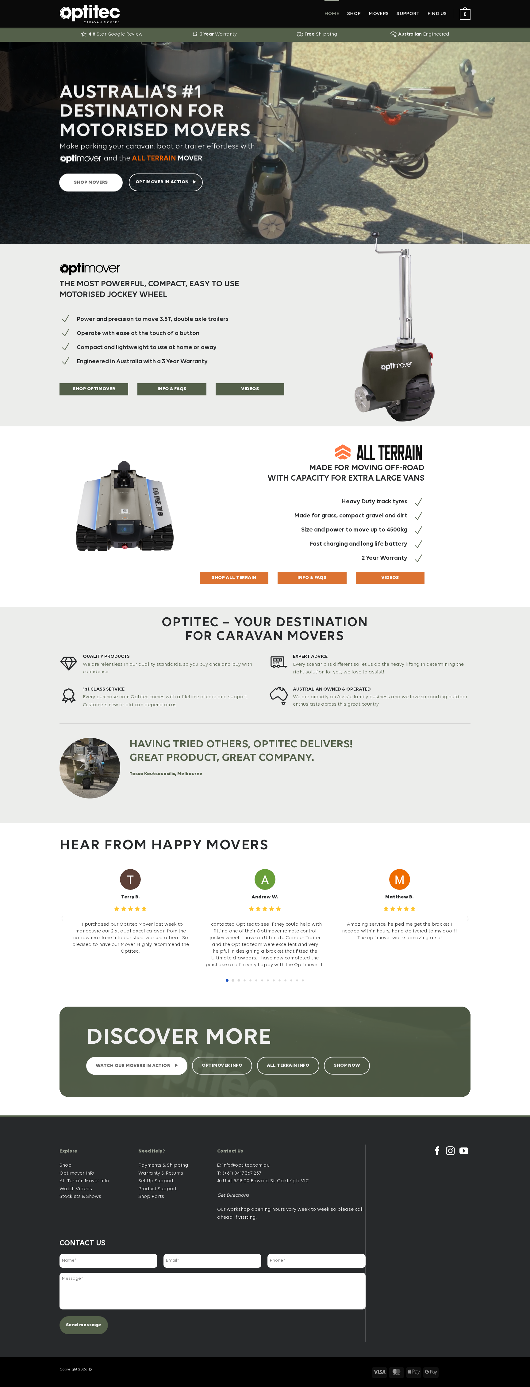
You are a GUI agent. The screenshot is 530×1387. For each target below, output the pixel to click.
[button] (465, 14)
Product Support (157, 1189)
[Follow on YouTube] (463, 1151)
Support (408, 13)
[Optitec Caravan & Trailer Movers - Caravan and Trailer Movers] (90, 14)
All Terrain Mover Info (84, 1181)
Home (332, 13)
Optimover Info (77, 1173)
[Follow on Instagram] (450, 1151)
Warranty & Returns (160, 1173)
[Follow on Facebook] (437, 1151)
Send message (84, 1325)
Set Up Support (156, 1181)
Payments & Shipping (163, 1165)
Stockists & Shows (80, 1196)
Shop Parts (151, 1196)
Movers (379, 13)
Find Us (437, 13)
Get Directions (233, 1195)
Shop (354, 13)
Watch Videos (76, 1189)
